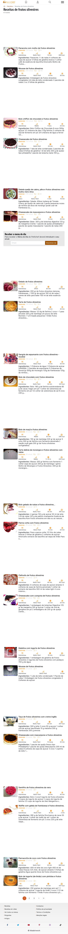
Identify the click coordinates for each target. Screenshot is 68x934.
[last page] (44, 898)
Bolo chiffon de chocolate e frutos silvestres (38, 119)
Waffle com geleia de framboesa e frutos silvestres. (41, 806)
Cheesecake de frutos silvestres (33, 139)
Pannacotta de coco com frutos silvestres (37, 858)
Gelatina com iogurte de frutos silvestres (37, 648)
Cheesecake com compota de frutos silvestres (39, 596)
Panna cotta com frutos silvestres (34, 523)
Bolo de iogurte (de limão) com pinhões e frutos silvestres (40, 877)
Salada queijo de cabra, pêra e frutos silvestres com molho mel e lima (42, 190)
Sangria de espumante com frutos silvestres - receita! (39, 355)
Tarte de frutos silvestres (30, 302)
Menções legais (41, 915)
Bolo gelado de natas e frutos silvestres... (37, 504)
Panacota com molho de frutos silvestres (37, 48)
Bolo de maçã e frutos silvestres (33, 429)
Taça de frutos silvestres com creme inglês (38, 717)
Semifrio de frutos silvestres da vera (35, 787)
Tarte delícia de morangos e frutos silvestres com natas (41, 451)
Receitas (7, 906)
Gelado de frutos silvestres (30, 282)
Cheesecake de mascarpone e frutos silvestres (39, 212)
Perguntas (8, 915)
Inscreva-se (51, 243)
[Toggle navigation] (62, 2)
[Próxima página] (39, 898)
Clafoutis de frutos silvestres (31, 575)
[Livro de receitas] (26, 2)
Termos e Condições (43, 912)
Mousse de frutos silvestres (31, 68)
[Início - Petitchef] (4, 6)
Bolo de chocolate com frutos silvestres (36, 377)
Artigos (7, 918)
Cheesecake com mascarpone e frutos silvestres (40, 735)
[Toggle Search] (49, 2)
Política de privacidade (44, 909)
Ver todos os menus (11, 912)
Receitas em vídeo (11, 909)
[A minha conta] (38, 2)
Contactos (39, 906)
